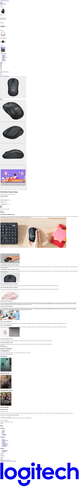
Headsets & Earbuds (5, 440)
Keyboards (3, 439)
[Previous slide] (1, 345)
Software (1, 62)
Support (1, 2)
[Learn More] (1, 210)
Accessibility (4, 435)
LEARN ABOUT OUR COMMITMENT (6, 354)
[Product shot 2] (13, 111)
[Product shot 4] (13, 154)
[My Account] (1, 66)
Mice (1, 74)
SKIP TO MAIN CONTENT (4, 0)
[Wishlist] (1, 65)
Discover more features (4, 346)
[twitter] (1, 423)
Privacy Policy (6, 461)
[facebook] (2, 423)
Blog (3, 432)
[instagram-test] (0, 423)
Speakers (3, 442)
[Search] (1, 64)
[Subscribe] (9, 416)
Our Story (3, 430)
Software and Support (3, 204)
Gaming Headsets (4, 445)
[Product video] (13, 177)
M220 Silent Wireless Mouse (4, 71)
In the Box (2, 202)
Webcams (3, 441)
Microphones (4, 446)
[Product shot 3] (13, 132)
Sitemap (15, 461)
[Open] (1, 67)
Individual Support (5, 450)
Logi (1, 68)
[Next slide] (3, 345)
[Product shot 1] (13, 87)
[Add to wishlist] (1, 98)
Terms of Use (2, 461)
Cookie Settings (11, 461)
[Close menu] (1, 5)
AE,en (2, 3)
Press (3, 433)
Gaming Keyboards (5, 444)
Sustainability (4, 434)
